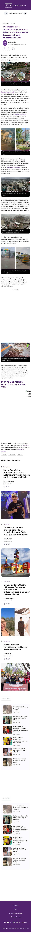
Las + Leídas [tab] (6, 698)
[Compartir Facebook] (4, 49)
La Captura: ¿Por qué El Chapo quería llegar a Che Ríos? (20, 718)
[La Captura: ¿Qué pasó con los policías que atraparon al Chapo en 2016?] (7, 709)
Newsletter (21, 449)
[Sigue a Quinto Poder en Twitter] (11, 922)
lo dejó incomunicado (19, 114)
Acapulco (4, 454)
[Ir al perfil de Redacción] (5, 43)
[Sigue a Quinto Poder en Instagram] (14, 922)
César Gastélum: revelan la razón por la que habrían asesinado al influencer (20, 729)
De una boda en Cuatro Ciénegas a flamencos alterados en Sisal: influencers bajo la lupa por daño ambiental (17, 590)
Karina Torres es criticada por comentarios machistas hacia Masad (20, 740)
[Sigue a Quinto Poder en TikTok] (19, 922)
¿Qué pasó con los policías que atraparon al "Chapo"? (20, 708)
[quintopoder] (15, 5)
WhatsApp (25, 445)
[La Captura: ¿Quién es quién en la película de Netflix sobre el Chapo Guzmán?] (7, 762)
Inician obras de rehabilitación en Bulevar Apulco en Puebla (16, 647)
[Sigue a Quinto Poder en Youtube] (17, 922)
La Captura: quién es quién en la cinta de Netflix (19, 760)
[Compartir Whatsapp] (13, 49)
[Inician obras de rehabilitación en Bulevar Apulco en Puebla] (15, 677)
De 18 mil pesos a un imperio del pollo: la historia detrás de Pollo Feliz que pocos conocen (16, 531)
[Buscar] (6, 13)
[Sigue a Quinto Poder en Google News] (24, 922)
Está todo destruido (13, 167)
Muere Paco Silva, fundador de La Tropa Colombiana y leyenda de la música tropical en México (16, 473)
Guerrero (20, 454)
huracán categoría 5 (7, 92)
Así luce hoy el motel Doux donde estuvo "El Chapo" (20, 750)
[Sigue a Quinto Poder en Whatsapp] (5, 922)
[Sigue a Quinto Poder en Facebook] (8, 922)
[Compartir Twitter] (8, 49)
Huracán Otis (12, 454)
